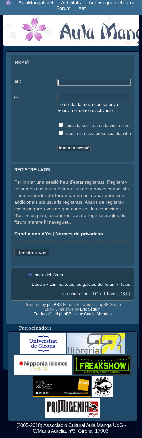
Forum (63, 8)
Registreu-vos (31, 252)
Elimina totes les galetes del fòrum (82, 284)
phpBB (53, 304)
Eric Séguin (90, 309)
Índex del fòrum (48, 274)
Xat (82, 8)
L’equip (38, 284)
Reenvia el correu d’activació (85, 110)
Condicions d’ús (33, 233)
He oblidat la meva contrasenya (87, 104)
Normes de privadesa (79, 233)
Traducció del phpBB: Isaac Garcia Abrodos (73, 314)
